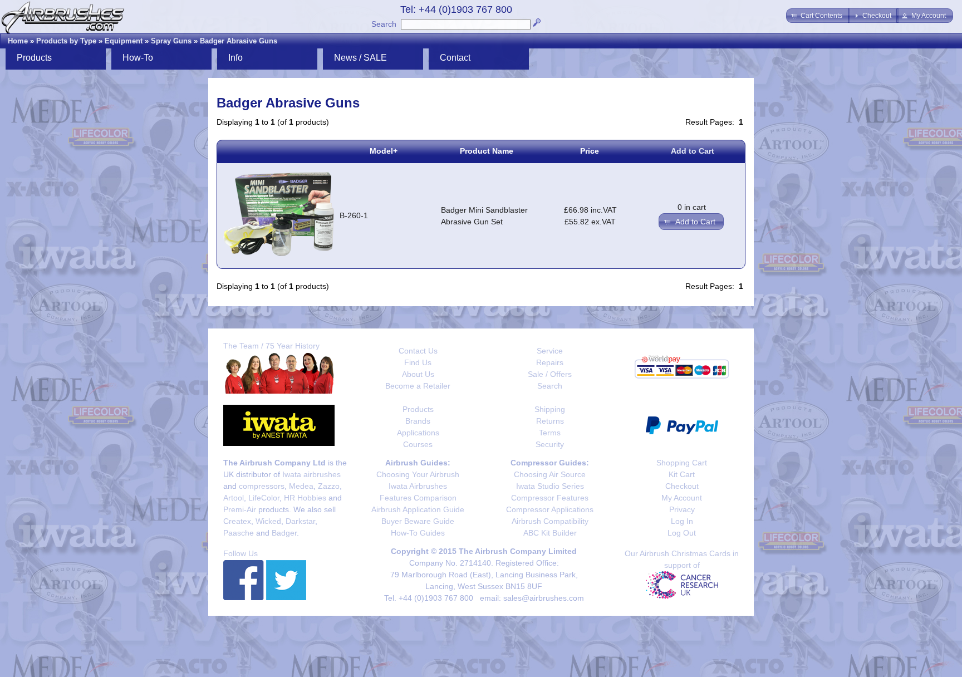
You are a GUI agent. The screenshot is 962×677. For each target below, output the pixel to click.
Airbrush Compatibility (550, 521)
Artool (233, 497)
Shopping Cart (681, 462)
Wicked (268, 521)
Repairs (549, 362)
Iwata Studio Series (550, 486)
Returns (550, 420)
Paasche (238, 532)
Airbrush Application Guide (417, 509)
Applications (418, 432)
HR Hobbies (305, 497)
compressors (261, 486)
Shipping (549, 409)
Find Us (417, 362)
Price (589, 150)
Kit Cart (682, 474)
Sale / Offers (550, 374)
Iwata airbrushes (311, 474)
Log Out (681, 532)
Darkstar (300, 521)
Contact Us (418, 350)
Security (550, 444)
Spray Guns (171, 41)
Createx (237, 521)
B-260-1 (354, 215)
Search (383, 23)
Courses (418, 444)
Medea (301, 486)
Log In (682, 521)
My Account (681, 497)
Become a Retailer (417, 385)
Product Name (486, 150)
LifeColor (263, 497)
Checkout (682, 486)
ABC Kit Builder (550, 532)
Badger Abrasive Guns (238, 41)
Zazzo (329, 486)
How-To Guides (418, 532)
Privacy (682, 509)
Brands (417, 420)
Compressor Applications (549, 509)
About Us (418, 374)
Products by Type (66, 41)
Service (550, 350)
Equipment (124, 41)
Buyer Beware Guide (417, 521)
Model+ (383, 150)
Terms (550, 432)
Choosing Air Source (550, 474)
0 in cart (692, 207)
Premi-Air (239, 509)
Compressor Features (549, 497)
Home (18, 41)
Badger (284, 532)
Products (418, 409)
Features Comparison (418, 497)
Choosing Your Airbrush (417, 474)
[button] (818, 15)
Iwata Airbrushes (418, 486)
